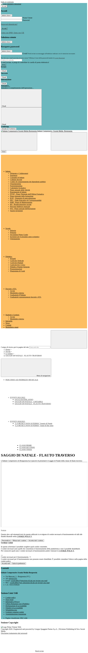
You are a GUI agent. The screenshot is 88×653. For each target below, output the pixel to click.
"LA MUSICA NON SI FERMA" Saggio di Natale (33, 423)
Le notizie (9, 354)
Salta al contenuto (7, 2)
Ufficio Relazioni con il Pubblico (17, 604)
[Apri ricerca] (69, 141)
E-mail (25, 53)
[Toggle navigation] (19, 141)
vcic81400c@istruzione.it (29, 581)
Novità (8, 352)
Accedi (4, 6)
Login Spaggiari (60, 58)
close (3, 152)
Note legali (9, 600)
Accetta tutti (36, 540)
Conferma (12, 129)
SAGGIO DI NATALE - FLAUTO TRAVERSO (33, 404)
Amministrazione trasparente (16, 614)
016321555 (13, 579)
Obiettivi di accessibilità (14, 608)
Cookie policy (11, 598)
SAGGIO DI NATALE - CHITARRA (29, 402)
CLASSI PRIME (25, 445)
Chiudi (4, 71)
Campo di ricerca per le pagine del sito (15, 347)
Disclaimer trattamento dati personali (14, 633)
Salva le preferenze (18, 563)
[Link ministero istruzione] (11, 4)
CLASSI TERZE (25, 449)
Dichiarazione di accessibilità (16, 606)
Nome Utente (27, 18)
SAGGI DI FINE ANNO (24, 400)
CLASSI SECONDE (27, 447)
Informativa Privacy (13, 602)
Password (26, 20)
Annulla (4, 129)
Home (8, 349)
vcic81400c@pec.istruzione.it (30, 583)
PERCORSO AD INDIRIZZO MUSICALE (22, 380)
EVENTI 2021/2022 (18, 397)
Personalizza (6, 540)
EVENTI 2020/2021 (18, 421)
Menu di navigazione (43, 376)
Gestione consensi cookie (15, 612)
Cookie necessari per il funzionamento (15, 557)
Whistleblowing (11, 610)
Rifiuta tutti (19, 540)
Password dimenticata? (9, 24)
